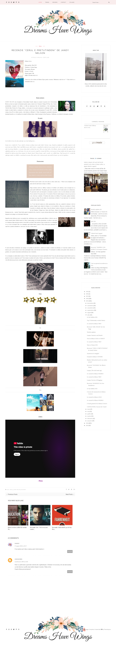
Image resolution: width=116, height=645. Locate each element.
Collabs (71, 2)
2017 (87, 296)
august (89, 312)
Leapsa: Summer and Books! (94, 335)
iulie (88, 315)
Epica (40, 46)
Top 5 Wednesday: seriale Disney (96, 320)
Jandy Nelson (17, 489)
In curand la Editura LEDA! (94, 397)
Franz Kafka (88, 127)
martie (89, 416)
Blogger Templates (89, 629)
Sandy (17, 543)
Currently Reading (98, 121)
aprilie (89, 414)
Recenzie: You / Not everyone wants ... (39, 528)
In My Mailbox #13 (92, 388)
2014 (87, 423)
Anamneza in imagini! (93, 353)
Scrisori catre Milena (90, 125)
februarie (89, 418)
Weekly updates (91, 332)
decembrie (90, 303)
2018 (87, 294)
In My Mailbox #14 (92, 317)
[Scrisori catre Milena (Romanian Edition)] (106, 132)
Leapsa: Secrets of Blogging (94, 380)
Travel (47, 2)
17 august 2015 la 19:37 (20, 546)
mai (88, 411)
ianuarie (89, 421)
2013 (87, 425)
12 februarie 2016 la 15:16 (21, 561)
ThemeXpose (107, 629)
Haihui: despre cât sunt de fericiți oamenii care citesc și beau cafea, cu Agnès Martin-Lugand (94, 164)
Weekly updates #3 (96, 209)
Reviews (55, 2)
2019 (87, 291)
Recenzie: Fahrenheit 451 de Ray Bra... (62, 528)
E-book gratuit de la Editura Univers (97, 403)
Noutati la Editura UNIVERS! (95, 356)
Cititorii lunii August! (96, 233)
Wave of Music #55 (92, 345)
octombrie (90, 308)
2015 (87, 301)
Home (40, 2)
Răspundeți (70, 551)
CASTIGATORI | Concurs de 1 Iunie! (97, 407)
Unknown (18, 559)
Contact (63, 2)
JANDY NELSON (9, 102)
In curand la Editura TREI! (94, 323)
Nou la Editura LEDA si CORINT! (96, 338)
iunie (88, 409)
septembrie (90, 310)
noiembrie (90, 305)
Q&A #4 (93, 221)
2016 (87, 298)
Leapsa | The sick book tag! (94, 370)
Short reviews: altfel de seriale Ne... (17, 528)
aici (33, 81)
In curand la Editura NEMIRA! (95, 373)
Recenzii (23, 489)
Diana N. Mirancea (37, 57)
